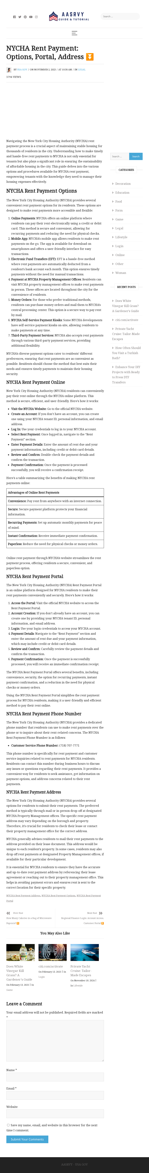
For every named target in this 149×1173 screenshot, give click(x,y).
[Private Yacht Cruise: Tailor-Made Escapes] (85, 952)
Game (9, 990)
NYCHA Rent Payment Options (58, 895)
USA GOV (22, 69)
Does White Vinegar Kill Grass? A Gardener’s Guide (19, 973)
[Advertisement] (55, 111)
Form (119, 210)
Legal (82, 69)
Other (119, 264)
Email (11, 1088)
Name (11, 1070)
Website (12, 1107)
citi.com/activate (51, 966)
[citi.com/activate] (53, 952)
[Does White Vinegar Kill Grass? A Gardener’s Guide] (20, 952)
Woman (120, 273)
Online (120, 255)
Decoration (123, 184)
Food (118, 202)
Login (42, 976)
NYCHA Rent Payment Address (23, 895)
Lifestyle (78, 985)
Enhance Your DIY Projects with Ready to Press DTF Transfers (126, 374)
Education (122, 193)
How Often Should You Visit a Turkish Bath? (126, 353)
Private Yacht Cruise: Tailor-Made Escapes (81, 970)
